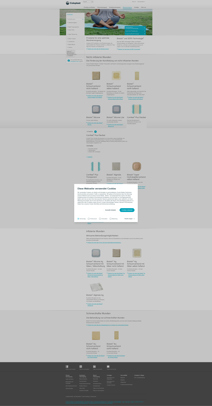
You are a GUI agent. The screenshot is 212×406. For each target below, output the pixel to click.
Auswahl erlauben (110, 210)
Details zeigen (128, 218)
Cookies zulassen (127, 210)
